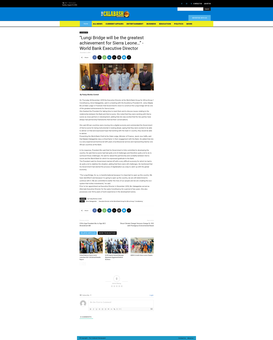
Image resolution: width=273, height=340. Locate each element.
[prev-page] (81, 263)
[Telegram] (124, 57)
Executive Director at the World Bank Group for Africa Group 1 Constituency (121, 201)
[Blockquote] (108, 309)
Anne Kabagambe (91, 201)
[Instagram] (186, 4)
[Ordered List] (102, 309)
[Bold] (90, 309)
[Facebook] (182, 4)
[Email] (114, 57)
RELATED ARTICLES (88, 233)
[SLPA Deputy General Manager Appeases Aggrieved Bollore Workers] (116, 245)
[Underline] (96, 309)
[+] (120, 309)
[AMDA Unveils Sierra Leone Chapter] (142, 245)
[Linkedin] (109, 57)
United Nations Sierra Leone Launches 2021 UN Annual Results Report (90, 257)
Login (151, 295)
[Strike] (99, 309)
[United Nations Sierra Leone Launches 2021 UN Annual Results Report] (91, 245)
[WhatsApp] (104, 57)
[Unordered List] (105, 309)
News (100, 338)
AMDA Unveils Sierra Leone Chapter (141, 255)
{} (117, 309)
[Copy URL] (129, 57)
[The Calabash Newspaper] (136, 14)
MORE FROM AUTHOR (107, 233)
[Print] (119, 57)
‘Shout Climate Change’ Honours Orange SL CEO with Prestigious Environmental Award (137, 224)
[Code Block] (111, 309)
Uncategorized (83, 32)
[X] (191, 4)
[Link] (114, 309)
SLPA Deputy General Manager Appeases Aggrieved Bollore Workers (114, 257)
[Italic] (93, 309)
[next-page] (84, 263)
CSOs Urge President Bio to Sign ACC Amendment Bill (93, 224)
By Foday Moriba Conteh (95, 198)
